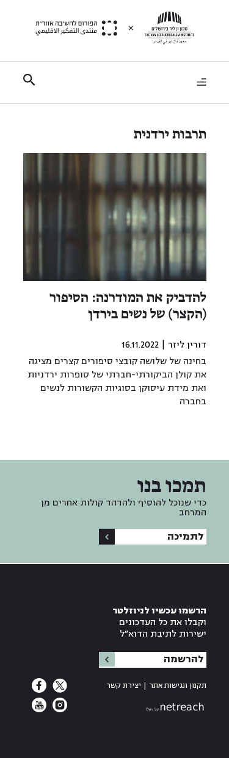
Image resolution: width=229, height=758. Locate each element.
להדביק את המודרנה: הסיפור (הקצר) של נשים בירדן (127, 306)
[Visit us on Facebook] (39, 689)
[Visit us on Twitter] (58, 689)
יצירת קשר (123, 686)
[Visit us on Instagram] (58, 709)
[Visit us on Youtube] (39, 709)
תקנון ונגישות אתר (177, 686)
